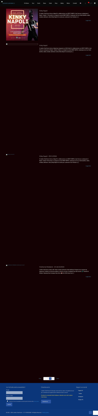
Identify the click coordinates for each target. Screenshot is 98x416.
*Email (7, 390)
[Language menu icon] (94, 3)
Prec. (40, 378)
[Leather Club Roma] (8, 3)
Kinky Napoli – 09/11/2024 (48, 156)
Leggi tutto (88, 20)
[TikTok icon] (86, 412)
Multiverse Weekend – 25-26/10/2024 (51, 267)
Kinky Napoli (43, 11)
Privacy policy (45, 412)
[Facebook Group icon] (85, 412)
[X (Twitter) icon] (80, 412)
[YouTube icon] (82, 412)
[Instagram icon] (83, 412)
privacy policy (36, 401)
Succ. (58, 378)
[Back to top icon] (90, 412)
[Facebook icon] (79, 412)
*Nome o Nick (9, 395)
